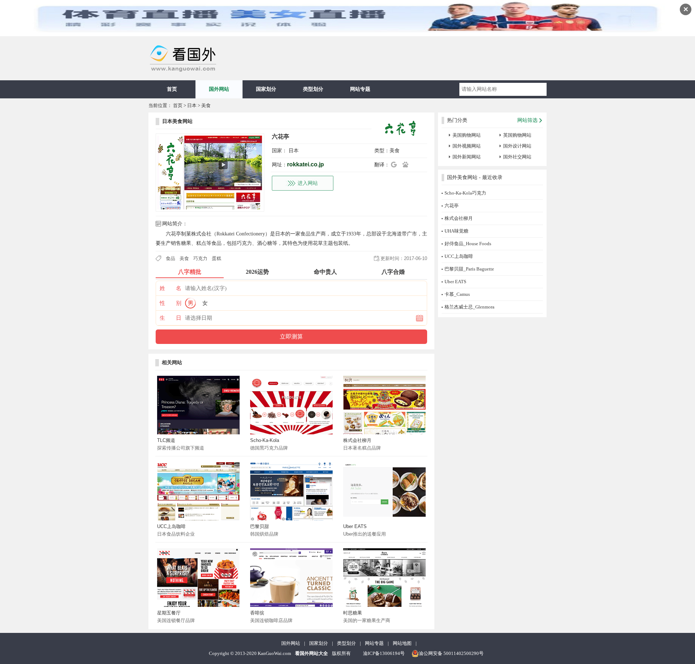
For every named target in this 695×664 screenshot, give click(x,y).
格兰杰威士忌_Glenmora (469, 307)
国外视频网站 (466, 146)
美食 (206, 105)
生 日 (170, 318)
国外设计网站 (517, 146)
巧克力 (200, 258)
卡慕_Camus (457, 294)
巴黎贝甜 (259, 526)
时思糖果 (352, 613)
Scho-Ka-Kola (264, 440)
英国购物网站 (517, 135)
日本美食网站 (177, 121)
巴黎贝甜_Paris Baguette (469, 269)
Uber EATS (355, 526)
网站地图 (402, 643)
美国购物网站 (466, 135)
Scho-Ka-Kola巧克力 (465, 193)
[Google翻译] (396, 164)
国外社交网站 (517, 156)
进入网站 (308, 183)
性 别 (170, 303)
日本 (192, 105)
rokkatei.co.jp (305, 164)
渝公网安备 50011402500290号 (451, 653)
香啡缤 (257, 613)
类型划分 (313, 89)
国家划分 (266, 89)
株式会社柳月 (357, 440)
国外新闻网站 (466, 156)
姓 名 (170, 288)
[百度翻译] (408, 164)
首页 (172, 89)
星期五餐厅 (169, 613)
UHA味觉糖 (456, 231)
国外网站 (219, 89)
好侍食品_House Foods (468, 243)
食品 (170, 258)
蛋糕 (216, 258)
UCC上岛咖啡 (171, 526)
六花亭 (452, 205)
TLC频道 (166, 440)
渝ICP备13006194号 (384, 653)
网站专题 (360, 89)
